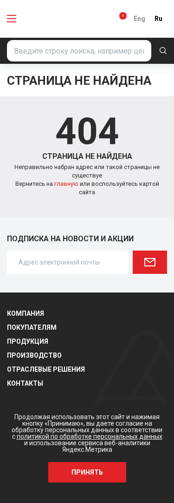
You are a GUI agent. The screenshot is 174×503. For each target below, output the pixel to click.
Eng (139, 18)
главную (67, 183)
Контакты (25, 383)
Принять (87, 472)
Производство (34, 355)
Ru (158, 18)
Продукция (27, 341)
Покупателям (32, 327)
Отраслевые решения (46, 369)
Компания (25, 313)
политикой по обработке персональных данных (89, 436)
